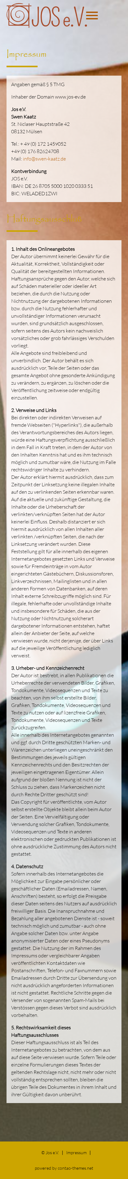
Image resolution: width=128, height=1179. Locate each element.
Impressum (76, 1152)
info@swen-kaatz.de (44, 159)
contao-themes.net (75, 1168)
